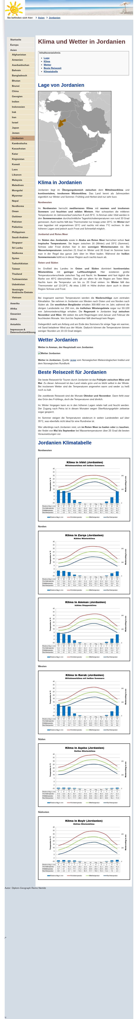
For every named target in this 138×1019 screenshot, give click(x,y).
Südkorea (17, 253)
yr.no (73, 360)
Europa (14, 44)
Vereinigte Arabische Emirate (22, 291)
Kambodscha (19, 143)
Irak (14, 112)
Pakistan (17, 221)
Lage (46, 58)
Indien (15, 101)
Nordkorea (18, 206)
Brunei (16, 86)
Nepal (15, 200)
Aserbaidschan (20, 65)
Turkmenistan (20, 279)
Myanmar (17, 195)
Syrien (15, 258)
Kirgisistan (18, 159)
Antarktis (15, 324)
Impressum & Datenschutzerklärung (22, 331)
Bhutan (16, 80)
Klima (47, 61)
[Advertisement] (66, 27)
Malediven (18, 185)
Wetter (47, 64)
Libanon (17, 174)
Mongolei (17, 190)
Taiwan (16, 268)
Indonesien (18, 106)
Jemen (16, 133)
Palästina (17, 227)
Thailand (17, 274)
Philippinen (18, 232)
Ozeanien (15, 313)
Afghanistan (19, 54)
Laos (15, 169)
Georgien (17, 96)
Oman (15, 211)
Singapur (17, 242)
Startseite (15, 39)
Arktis (13, 319)
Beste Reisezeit (52, 68)
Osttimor (17, 216)
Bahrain (16, 70)
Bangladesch (19, 75)
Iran (14, 117)
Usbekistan (18, 284)
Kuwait (16, 164)
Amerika (15, 303)
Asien (41, 17)
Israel (15, 122)
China (15, 91)
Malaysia (17, 180)
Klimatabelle (51, 71)
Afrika (13, 308)
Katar (15, 153)
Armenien (17, 59)
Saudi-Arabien (20, 237)
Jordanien (54, 17)
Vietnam (16, 297)
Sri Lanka (17, 247)
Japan (15, 127)
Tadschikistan (20, 263)
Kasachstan (19, 148)
